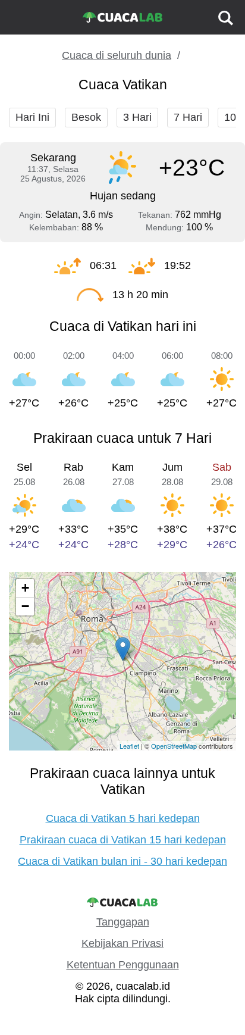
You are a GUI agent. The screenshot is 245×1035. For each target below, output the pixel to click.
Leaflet (129, 746)
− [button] (25, 606)
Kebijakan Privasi (122, 943)
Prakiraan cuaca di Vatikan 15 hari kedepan (123, 840)
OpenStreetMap (174, 746)
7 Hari (188, 117)
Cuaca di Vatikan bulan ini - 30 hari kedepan (122, 861)
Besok (86, 117)
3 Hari (137, 117)
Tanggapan (122, 922)
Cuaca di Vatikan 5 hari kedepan (123, 818)
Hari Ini (32, 117)
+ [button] (25, 587)
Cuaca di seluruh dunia (116, 55)
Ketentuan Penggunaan (123, 965)
